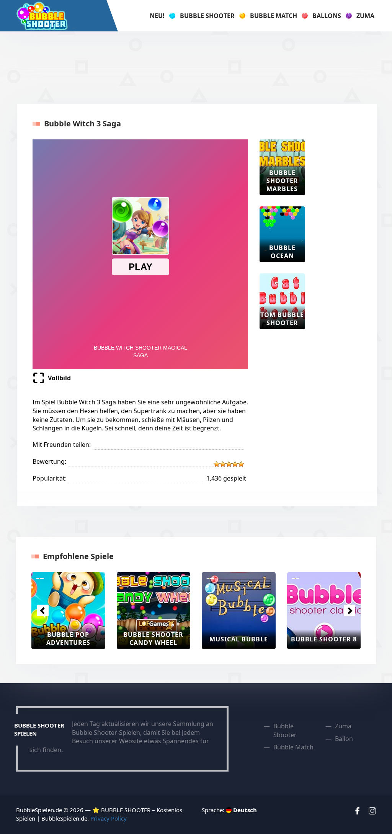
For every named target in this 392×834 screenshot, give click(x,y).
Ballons (326, 15)
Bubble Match (273, 15)
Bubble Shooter (207, 15)
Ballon (344, 738)
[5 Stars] (241, 464)
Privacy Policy (108, 818)
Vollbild (59, 378)
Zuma (365, 15)
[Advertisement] (196, 68)
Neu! (157, 15)
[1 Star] (217, 464)
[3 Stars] (229, 464)
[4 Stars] (235, 464)
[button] (43, 610)
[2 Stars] (223, 464)
